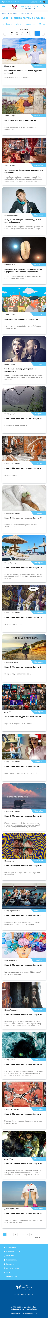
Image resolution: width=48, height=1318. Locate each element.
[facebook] (11, 1299)
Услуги (9, 1272)
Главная (5, 13)
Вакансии (10, 1256)
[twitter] (21, 1299)
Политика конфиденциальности (24, 1313)
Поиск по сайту (12, 1276)
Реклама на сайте (13, 1252)
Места (42, 24)
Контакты (10, 1264)
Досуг (19, 24)
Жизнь (9, 24)
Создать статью (12, 1268)
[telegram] (27, 1299)
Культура (30, 24)
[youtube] (37, 1299)
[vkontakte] (32, 1299)
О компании (11, 1247)
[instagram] (16, 1299)
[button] (45, 24)
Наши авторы (11, 1260)
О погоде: (34, 2)
